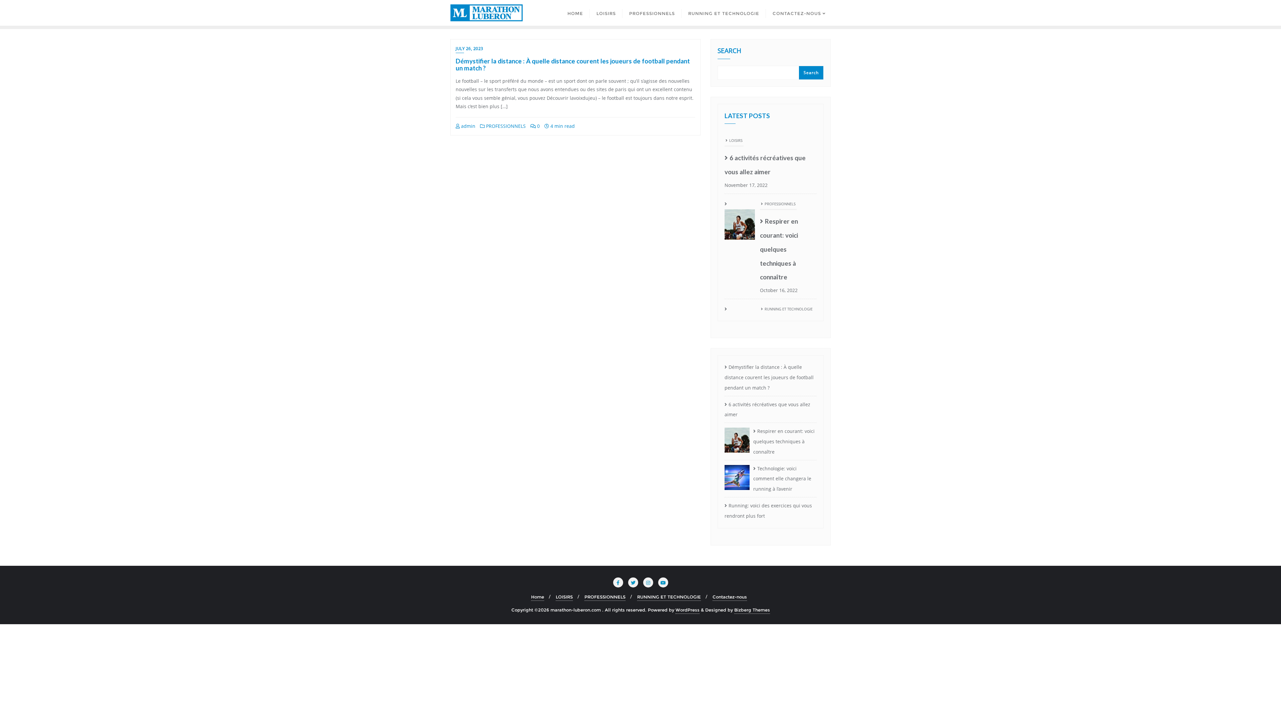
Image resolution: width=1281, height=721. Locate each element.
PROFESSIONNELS (505, 126)
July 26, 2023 (469, 48)
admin (467, 126)
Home (537, 596)
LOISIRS (564, 596)
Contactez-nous (730, 596)
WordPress (688, 610)
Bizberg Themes (752, 610)
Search (729, 51)
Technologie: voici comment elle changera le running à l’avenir (788, 284)
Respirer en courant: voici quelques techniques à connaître (779, 185)
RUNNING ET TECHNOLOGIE (789, 245)
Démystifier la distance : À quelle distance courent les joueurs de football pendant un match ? (573, 64)
